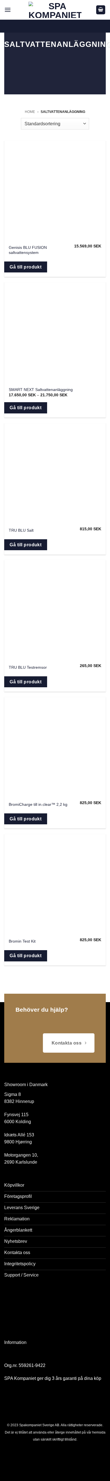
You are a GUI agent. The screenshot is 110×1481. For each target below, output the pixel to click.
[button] (7, 10)
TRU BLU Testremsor (28, 667)
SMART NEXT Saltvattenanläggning (41, 390)
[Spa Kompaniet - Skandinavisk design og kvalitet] (55, 10)
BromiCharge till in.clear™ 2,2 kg (38, 804)
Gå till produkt (25, 267)
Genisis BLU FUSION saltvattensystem (28, 250)
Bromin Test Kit (22, 941)
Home (30, 112)
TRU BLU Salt (21, 530)
